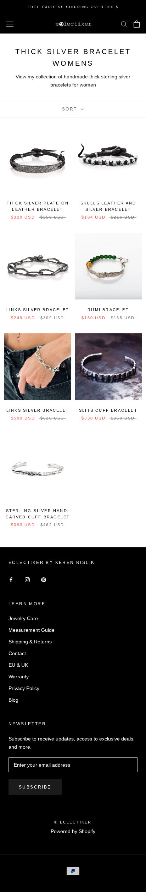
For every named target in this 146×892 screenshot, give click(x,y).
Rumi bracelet (108, 310)
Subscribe (35, 787)
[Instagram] (27, 580)
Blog (13, 700)
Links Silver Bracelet (37, 310)
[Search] (124, 24)
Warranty (19, 676)
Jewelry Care (23, 618)
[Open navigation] (9, 24)
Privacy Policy (24, 688)
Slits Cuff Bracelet (108, 410)
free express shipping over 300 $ (73, 7)
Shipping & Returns (30, 641)
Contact (17, 653)
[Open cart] (137, 24)
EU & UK (18, 665)
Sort (70, 109)
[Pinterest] (43, 580)
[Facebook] (11, 580)
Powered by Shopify (73, 831)
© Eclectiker (72, 822)
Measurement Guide (32, 630)
